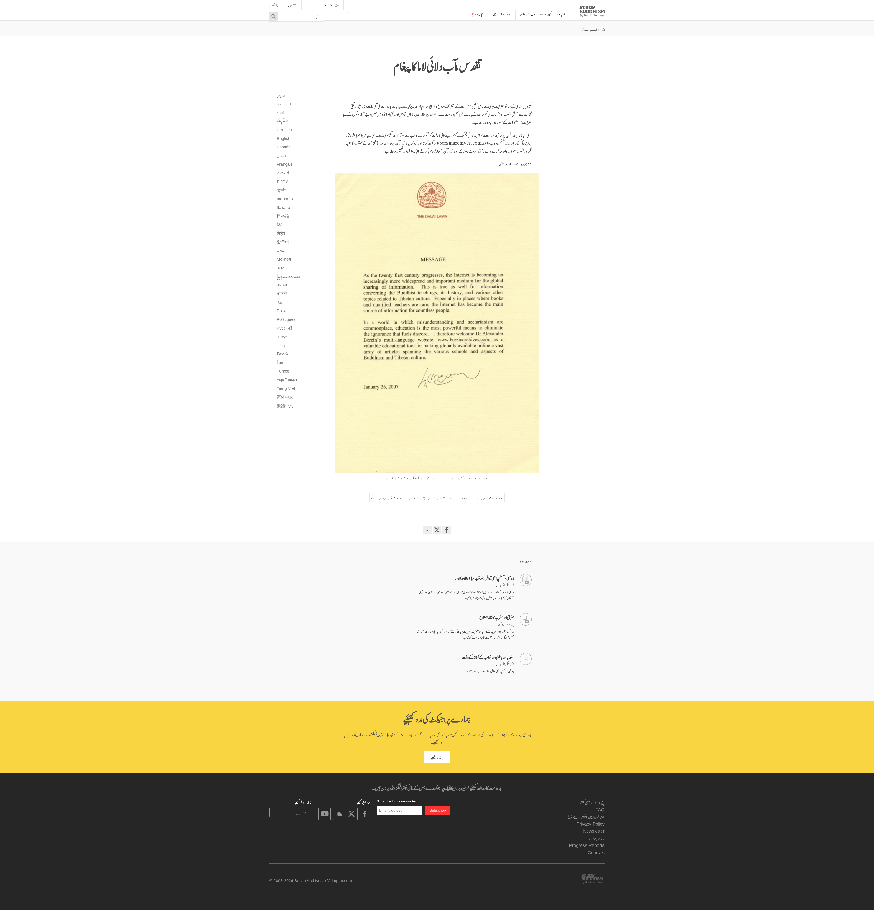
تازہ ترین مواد (597, 838)
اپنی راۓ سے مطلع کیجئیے (592, 802)
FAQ (600, 809)
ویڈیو (289, 4)
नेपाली (282, 285)
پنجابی (279, 302)
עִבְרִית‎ (282, 181)
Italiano (283, 207)
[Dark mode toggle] (348, 8)
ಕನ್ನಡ (281, 233)
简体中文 (285, 397)
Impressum (342, 880)
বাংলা (280, 112)
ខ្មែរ (279, 224)
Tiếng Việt (286, 388)
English (283, 138)
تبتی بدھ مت (545, 13)
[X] (437, 530)
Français (284, 164)
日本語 (283, 216)
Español (284, 147)
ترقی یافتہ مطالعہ (527, 13)
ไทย (280, 362)
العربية (285, 104)
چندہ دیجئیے (475, 13)
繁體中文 (285, 405)
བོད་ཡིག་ (283, 121)
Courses (596, 852)
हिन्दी (281, 190)
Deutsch (284, 130)
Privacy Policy (591, 823)
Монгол (284, 259)
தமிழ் (281, 345)
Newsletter (594, 831)
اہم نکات (560, 13)
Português (286, 319)
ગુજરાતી (283, 173)
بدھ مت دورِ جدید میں (482, 497)
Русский (284, 328)
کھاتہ (271, 4)
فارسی (283, 155)
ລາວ (280, 250)
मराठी (281, 268)
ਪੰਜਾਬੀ (282, 293)
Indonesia (286, 199)
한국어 (283, 242)
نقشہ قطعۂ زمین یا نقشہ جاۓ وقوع (586, 816)
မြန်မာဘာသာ (288, 276)
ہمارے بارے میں (501, 13)
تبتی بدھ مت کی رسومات (394, 497)
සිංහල (282, 337)
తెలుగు (282, 354)
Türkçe (283, 371)
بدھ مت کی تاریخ (439, 497)
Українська (287, 380)
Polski (282, 311)
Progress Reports (587, 845)
